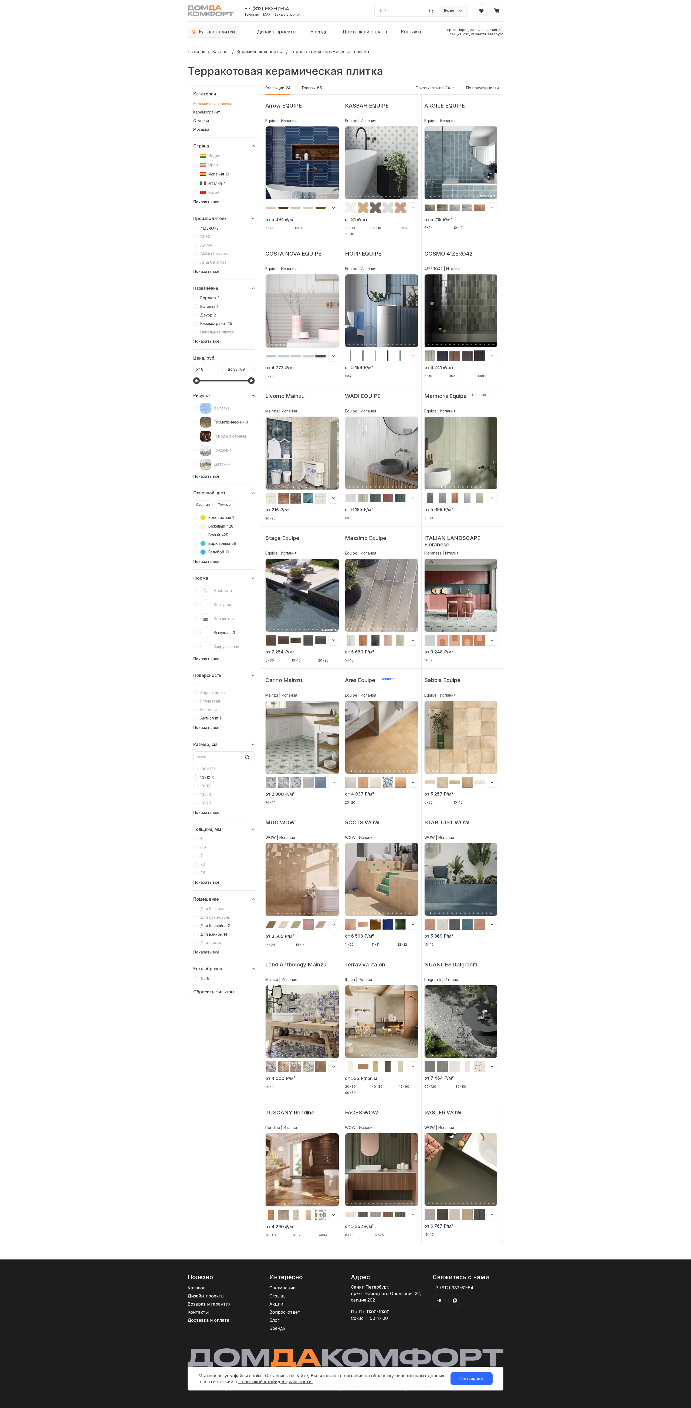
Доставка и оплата (364, 32)
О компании (282, 1287)
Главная (196, 51)
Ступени (201, 120)
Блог (274, 1320)
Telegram (251, 14)
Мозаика (201, 129)
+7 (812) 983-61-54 (266, 8)
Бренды (319, 32)
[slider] (196, 380)
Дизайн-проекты (276, 32)
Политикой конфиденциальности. (275, 1381)
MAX (266, 14)
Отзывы (277, 1296)
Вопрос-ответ (284, 1312)
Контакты (412, 32)
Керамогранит (206, 112)
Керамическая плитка (259, 51)
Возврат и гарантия (209, 1304)
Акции (276, 1304)
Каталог (220, 51)
